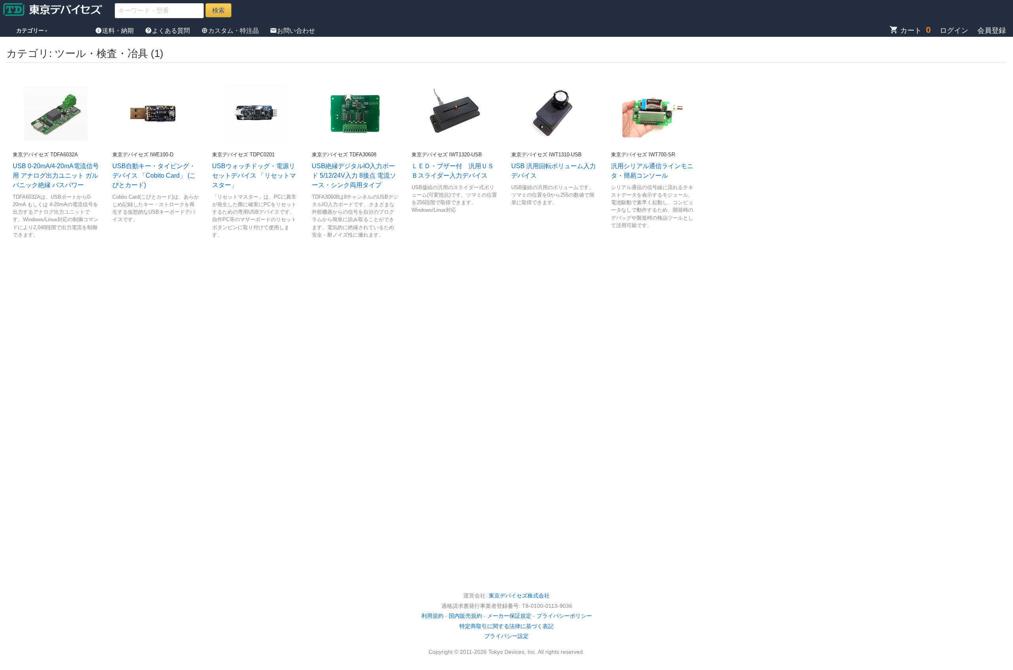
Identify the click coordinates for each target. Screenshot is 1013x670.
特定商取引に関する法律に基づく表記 (506, 626)
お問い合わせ (292, 30)
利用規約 (432, 616)
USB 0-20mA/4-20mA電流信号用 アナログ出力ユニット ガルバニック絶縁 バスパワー (56, 175)
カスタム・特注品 (230, 30)
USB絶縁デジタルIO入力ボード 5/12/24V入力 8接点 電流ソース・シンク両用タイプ (354, 175)
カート (906, 30)
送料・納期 (115, 30)
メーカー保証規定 (509, 616)
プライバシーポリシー (564, 616)
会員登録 (991, 30)
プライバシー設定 (506, 636)
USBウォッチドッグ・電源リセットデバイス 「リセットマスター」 (254, 175)
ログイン (954, 30)
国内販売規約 (465, 616)
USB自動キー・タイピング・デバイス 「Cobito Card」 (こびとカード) (154, 175)
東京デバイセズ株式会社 (519, 595)
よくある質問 (168, 30)
